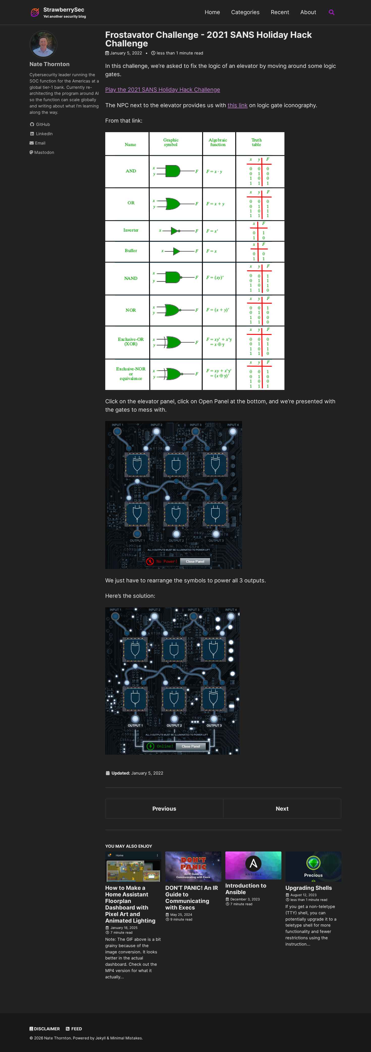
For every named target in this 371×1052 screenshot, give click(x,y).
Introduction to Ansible (246, 888)
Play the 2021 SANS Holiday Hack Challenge (162, 89)
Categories (245, 12)
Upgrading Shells (308, 888)
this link (238, 105)
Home (212, 12)
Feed (76, 1028)
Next (282, 808)
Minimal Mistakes (126, 1038)
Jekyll (100, 1038)
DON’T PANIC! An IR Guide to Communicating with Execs (191, 898)
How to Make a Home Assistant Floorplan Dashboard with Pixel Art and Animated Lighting (130, 904)
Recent (280, 12)
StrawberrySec (64, 12)
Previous (164, 808)
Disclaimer (46, 1028)
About (308, 12)
